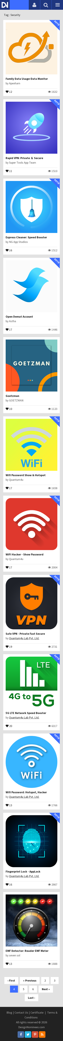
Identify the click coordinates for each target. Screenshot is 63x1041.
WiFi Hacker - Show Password (24, 554)
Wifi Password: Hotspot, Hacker (26, 792)
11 (10, 170)
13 (10, 805)
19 (10, 646)
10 (10, 408)
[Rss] (42, 1034)
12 (10, 91)
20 (10, 725)
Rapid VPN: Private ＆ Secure (24, 158)
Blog (9, 1012)
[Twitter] (28, 1034)
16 (10, 250)
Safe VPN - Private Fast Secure (25, 634)
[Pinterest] (35, 1034)
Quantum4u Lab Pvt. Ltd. (24, 638)
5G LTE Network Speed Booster (26, 713)
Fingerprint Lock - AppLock (23, 871)
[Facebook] (21, 1034)
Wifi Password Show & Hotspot (26, 475)
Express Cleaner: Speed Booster (26, 237)
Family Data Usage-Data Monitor (27, 79)
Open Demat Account (19, 316)
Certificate (37, 1012)
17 (10, 329)
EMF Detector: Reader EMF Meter (27, 951)
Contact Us (21, 1012)
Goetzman (12, 396)
